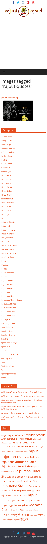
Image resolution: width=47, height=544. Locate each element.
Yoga (3, 370)
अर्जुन (27, 510)
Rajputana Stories (8, 315)
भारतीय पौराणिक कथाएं (8, 374)
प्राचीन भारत (35, 510)
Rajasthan (5, 276)
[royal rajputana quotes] (18, 111)
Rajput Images (7, 288)
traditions (16, 510)
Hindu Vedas (6, 218)
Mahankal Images (8, 253)
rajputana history (14, 481)
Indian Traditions (8, 230)
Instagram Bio (7, 237)
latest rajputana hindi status (17, 451)
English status (7, 156)
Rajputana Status (8, 311)
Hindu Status (6, 210)
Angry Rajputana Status (12, 435)
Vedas (23, 509)
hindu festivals (7, 199)
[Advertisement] (23, 44)
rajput (33, 451)
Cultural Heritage (8, 152)
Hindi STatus (20, 442)
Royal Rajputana (8, 323)
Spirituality (5, 346)
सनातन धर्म (4, 520)
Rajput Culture (7, 280)
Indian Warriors (7, 234)
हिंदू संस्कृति (16, 520)
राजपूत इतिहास (33, 515)
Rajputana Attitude (9, 296)
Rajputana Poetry (8, 308)
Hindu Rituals (6, 206)
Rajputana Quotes (31, 481)
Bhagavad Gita (29, 438)
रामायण (3, 378)
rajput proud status (18, 501)
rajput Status (33, 500)
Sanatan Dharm (7, 331)
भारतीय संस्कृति (10, 514)
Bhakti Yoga (6, 144)
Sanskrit (4, 339)
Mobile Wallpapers (8, 257)
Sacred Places (7, 327)
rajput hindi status (9, 495)
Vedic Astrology (7, 366)
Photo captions (7, 272)
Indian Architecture (9, 222)
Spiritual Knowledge (9, 343)
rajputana (9, 456)
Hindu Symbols (7, 214)
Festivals (4, 160)
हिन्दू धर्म (24, 519)
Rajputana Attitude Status (11, 300)
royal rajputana (10, 505)
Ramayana (5, 319)
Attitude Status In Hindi (12, 438)
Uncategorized (7, 358)
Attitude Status (34, 435)
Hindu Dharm (6, 195)
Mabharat (5, 241)
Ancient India (6, 136)
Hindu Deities (6, 191)
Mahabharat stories (9, 245)
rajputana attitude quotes (18, 462)
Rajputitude (23, 495)
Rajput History (7, 284)
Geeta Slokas (6, 164)
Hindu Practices (7, 202)
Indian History (7, 226)
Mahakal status (7, 249)
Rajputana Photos (8, 304)
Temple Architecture (9, 354)
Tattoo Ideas (6, 350)
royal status (25, 505)
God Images (6, 171)
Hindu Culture (6, 187)
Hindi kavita (6, 175)
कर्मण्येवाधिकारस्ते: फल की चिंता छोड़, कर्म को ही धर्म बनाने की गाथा (21, 392)
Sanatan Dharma (8, 335)
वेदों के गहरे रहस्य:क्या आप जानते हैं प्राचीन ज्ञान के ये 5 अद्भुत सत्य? (22, 396)
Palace (4, 269)
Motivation (5, 261)
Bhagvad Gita (6, 140)
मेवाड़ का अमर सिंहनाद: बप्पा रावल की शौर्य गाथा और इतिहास (20, 413)
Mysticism (5, 265)
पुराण (30, 510)
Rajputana (5, 292)
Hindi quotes (6, 179)
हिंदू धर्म (10, 519)
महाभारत (25, 515)
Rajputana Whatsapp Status (29, 491)
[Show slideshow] (9, 97)
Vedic (3, 362)
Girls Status (6, 167)
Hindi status (6, 183)
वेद (44, 515)
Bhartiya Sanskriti (8, 148)
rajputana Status (14, 485)
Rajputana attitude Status (16, 466)
